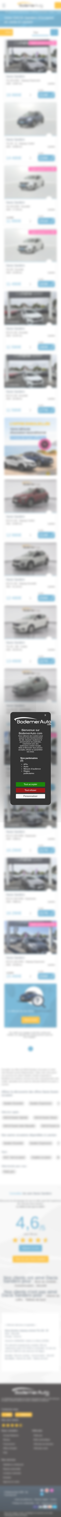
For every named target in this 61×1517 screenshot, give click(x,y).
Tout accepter (30, 784)
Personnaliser (30, 796)
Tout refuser (30, 790)
